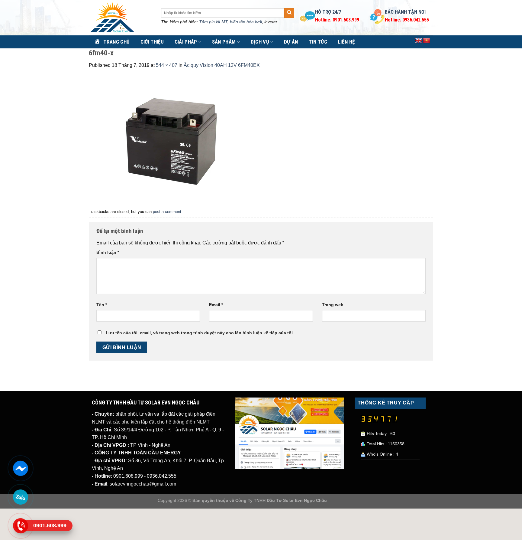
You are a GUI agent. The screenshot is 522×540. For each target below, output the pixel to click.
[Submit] (289, 13)
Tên (101, 304)
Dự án (291, 42)
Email (216, 304)
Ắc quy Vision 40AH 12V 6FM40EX (222, 65)
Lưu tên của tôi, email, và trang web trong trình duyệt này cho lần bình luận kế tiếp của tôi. (200, 332)
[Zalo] (20, 497)
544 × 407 (166, 65)
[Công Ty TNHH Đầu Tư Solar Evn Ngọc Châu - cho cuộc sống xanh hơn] (120, 17)
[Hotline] (20, 526)
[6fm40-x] (171, 137)
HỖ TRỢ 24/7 (328, 12)
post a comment (167, 211)
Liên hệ (346, 42)
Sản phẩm (224, 42)
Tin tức (318, 42)
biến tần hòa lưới (246, 21)
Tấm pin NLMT (213, 21)
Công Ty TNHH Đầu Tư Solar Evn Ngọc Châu (281, 500)
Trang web (332, 304)
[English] (418, 41)
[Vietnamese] (426, 41)
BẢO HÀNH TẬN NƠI (405, 12)
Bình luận (107, 252)
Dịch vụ (260, 42)
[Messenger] (20, 468)
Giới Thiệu (152, 42)
